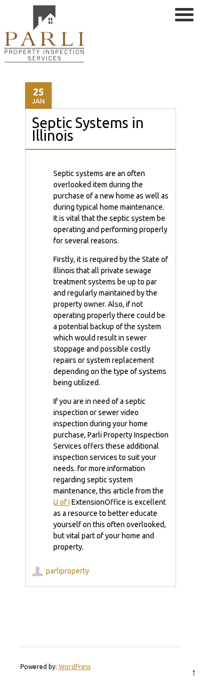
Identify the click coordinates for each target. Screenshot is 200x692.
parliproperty (67, 571)
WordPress (75, 666)
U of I (61, 502)
